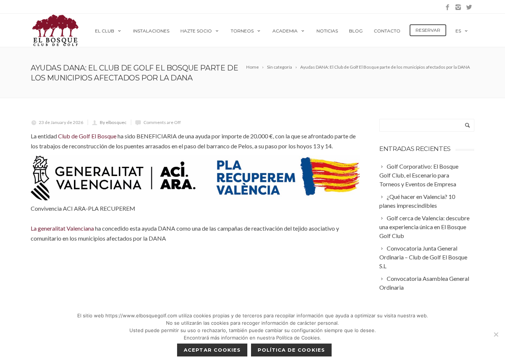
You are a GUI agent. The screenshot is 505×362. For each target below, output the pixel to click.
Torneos (242, 31)
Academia (285, 31)
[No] (495, 334)
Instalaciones (151, 31)
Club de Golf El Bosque (87, 135)
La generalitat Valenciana (62, 228)
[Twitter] (469, 7)
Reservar (428, 30)
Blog (356, 31)
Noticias (327, 31)
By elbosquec (113, 122)
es (458, 31)
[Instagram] (458, 7)
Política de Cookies (291, 350)
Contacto (387, 31)
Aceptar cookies (212, 350)
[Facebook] (447, 7)
